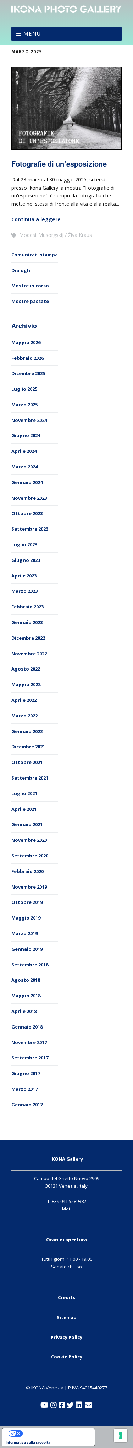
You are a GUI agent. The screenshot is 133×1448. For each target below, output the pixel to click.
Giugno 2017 (25, 1073)
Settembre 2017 (29, 1057)
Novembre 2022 (29, 653)
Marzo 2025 (26, 52)
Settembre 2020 (29, 855)
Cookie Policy (66, 1357)
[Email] (88, 1405)
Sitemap (67, 1317)
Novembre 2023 (29, 498)
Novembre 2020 (29, 840)
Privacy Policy (66, 1337)
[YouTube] (44, 1405)
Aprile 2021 (24, 809)
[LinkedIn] (79, 1405)
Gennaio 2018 (27, 1027)
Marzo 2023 (24, 591)
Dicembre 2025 (28, 373)
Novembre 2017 (29, 1042)
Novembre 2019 (29, 887)
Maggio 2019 (25, 918)
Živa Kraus (80, 235)
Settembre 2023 (29, 529)
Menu (32, 33)
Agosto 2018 (25, 980)
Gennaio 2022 (27, 731)
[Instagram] (53, 1405)
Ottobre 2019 (27, 902)
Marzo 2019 (24, 933)
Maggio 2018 (25, 995)
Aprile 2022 (24, 700)
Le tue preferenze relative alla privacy (55, 1433)
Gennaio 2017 (27, 1104)
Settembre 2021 (29, 778)
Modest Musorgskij (41, 235)
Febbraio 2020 (27, 871)
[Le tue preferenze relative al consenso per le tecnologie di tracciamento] (120, 1435)
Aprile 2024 (24, 451)
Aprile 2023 (24, 576)
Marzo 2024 (24, 466)
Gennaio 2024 (27, 482)
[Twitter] (70, 1405)
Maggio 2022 (25, 684)
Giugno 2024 (25, 435)
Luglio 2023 (24, 544)
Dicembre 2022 (28, 638)
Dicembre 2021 (28, 746)
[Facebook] (62, 1405)
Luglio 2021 (24, 793)
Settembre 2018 (29, 964)
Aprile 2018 (24, 1011)
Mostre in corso (30, 285)
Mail (67, 1208)
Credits (66, 1297)
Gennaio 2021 (27, 824)
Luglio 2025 (24, 389)
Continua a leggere (36, 219)
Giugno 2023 (25, 560)
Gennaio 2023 (27, 622)
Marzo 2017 (24, 1089)
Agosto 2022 (25, 669)
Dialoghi (21, 270)
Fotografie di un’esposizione (59, 163)
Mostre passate (30, 301)
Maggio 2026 (25, 342)
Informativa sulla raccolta (28, 1442)
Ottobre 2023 (27, 513)
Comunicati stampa (34, 254)
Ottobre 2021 (27, 762)
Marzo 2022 (24, 715)
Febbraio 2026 (27, 358)
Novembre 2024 (29, 420)
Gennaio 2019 (27, 949)
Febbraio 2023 (27, 606)
